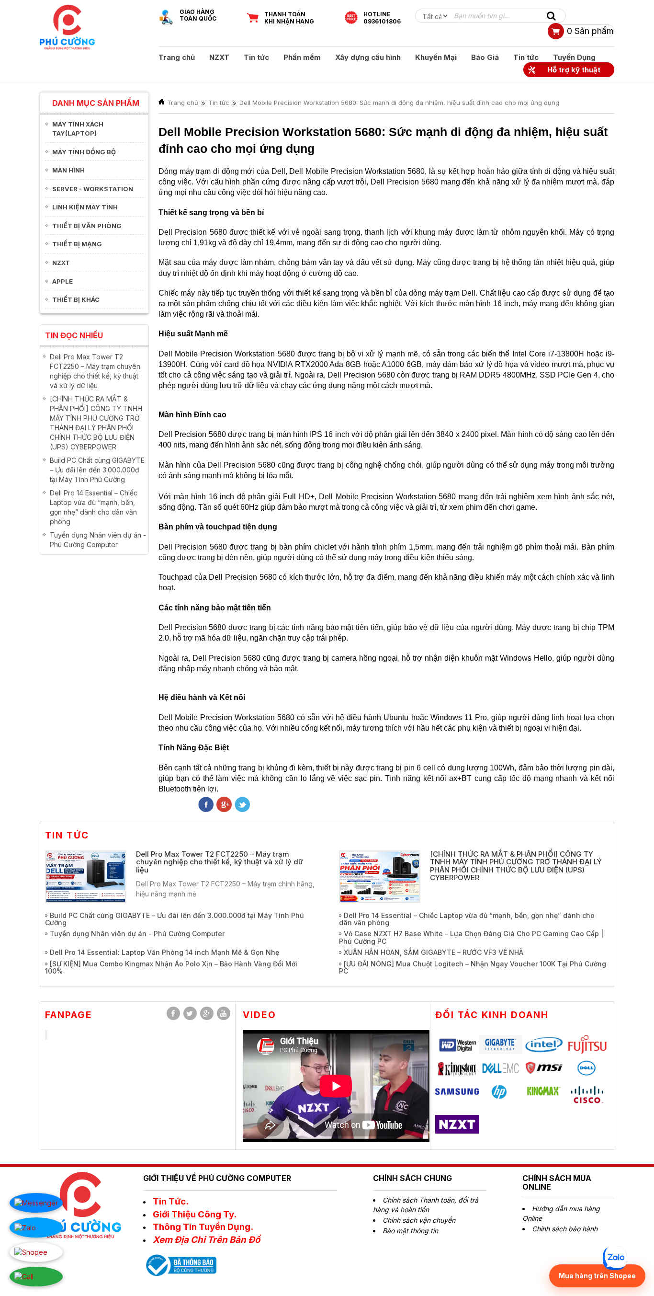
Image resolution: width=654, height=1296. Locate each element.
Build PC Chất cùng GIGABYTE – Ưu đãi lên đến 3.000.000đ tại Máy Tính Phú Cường (97, 469)
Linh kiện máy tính (85, 207)
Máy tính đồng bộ (84, 152)
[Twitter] (242, 805)
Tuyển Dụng (574, 57)
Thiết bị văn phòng (87, 225)
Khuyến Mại (436, 57)
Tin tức (256, 57)
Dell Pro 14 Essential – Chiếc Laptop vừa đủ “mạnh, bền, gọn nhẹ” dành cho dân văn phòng (467, 919)
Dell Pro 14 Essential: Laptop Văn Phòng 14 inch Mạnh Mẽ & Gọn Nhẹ (164, 952)
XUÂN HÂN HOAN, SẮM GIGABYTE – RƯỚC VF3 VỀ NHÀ (433, 952)
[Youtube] (223, 1013)
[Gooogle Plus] (224, 805)
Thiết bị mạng (77, 244)
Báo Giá (485, 57)
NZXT (219, 57)
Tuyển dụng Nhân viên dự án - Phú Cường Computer (137, 933)
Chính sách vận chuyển (419, 1220)
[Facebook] (173, 1013)
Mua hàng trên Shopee (597, 1276)
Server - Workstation (92, 189)
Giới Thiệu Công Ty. (195, 1214)
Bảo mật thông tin (410, 1231)
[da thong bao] (179, 1264)
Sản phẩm (590, 31)
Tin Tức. (171, 1201)
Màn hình (68, 170)
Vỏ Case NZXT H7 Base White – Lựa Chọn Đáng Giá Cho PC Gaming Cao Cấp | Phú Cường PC (471, 937)
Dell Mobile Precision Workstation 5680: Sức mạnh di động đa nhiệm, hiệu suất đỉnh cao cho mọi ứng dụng (399, 102)
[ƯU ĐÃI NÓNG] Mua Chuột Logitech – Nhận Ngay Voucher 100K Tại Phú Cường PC (472, 967)
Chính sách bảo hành (565, 1229)
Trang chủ (176, 57)
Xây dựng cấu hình (368, 57)
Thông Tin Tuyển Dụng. (203, 1226)
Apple (62, 281)
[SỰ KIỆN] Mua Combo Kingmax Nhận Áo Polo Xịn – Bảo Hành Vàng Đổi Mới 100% (171, 967)
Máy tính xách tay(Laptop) (77, 128)
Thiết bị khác (76, 299)
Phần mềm (302, 57)
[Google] (207, 1013)
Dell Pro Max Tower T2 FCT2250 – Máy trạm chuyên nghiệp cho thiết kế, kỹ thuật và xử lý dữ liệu (219, 861)
